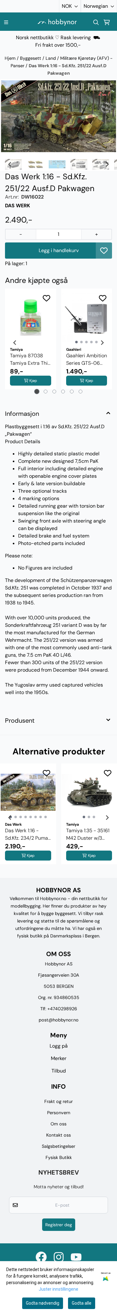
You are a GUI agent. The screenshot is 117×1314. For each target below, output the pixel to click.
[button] (104, 250)
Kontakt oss (58, 1135)
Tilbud (58, 1071)
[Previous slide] (10, 117)
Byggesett (31, 58)
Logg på (59, 1046)
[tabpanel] (30, 343)
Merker (58, 1058)
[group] (28, 817)
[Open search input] (96, 22)
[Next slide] (107, 117)
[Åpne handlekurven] (106, 22)
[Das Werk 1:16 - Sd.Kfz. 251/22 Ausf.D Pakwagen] (58, 116)
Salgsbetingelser (58, 1146)
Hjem (11, 58)
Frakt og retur (58, 1101)
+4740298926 (62, 1008)
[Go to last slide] (10, 164)
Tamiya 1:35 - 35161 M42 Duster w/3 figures (88, 834)
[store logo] (57, 22)
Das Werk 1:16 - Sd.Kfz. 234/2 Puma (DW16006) (26, 834)
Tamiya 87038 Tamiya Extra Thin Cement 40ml (30, 359)
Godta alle (81, 1303)
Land (51, 58)
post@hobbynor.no (59, 1020)
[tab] (36, 391)
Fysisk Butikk (59, 1157)
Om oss (58, 1124)
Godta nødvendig (42, 1303)
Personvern (58, 1112)
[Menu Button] (6, 22)
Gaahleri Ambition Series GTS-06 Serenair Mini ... (86, 359)
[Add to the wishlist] (46, 298)
